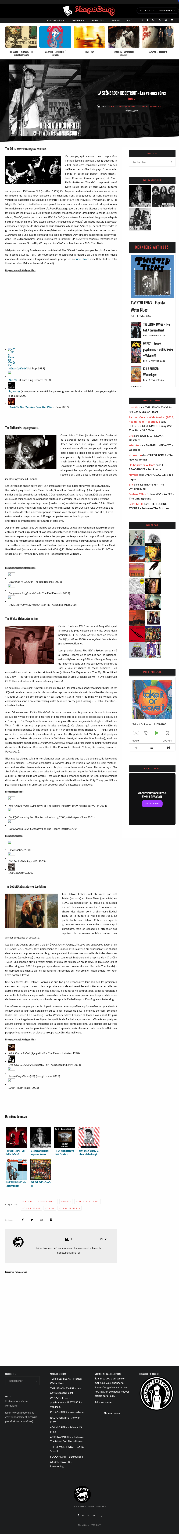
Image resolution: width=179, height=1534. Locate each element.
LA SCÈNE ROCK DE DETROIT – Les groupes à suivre (140, 200)
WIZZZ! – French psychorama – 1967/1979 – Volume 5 (158, 349)
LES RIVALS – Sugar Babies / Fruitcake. (55, 53)
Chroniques (54, 20)
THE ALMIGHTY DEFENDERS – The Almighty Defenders (21, 53)
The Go (12, 379)
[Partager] (23, 1219)
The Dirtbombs (32, 1208)
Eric (104, 106)
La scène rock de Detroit (123, 106)
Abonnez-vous (111, 1413)
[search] (171, 162)
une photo (82, 259)
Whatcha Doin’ (17, 368)
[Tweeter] (32, 1219)
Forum (116, 20)
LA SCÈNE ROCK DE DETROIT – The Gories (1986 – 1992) (140, 223)
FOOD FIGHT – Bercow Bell (66, 1456)
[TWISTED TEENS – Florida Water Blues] (152, 276)
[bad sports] (158, 37)
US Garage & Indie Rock (150, 106)
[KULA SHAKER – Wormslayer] (136, 374)
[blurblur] (90, 37)
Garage (67, 1201)
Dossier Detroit (47, 1201)
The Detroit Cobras (88, 1201)
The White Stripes (70, 1208)
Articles (97, 20)
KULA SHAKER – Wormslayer (67, 1412)
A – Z (129, 20)
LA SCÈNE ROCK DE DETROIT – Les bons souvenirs (163, 200)
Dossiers (76, 20)
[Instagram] (83, 1515)
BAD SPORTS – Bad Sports (158, 52)
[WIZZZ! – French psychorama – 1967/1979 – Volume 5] (136, 352)
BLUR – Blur (89, 52)
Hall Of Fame (152, 525)
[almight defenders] (21, 37)
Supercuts (14, 391)
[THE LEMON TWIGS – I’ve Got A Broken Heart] (136, 330)
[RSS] (153, 20)
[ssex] (124, 37)
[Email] (41, 1219)
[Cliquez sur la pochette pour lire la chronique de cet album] (62, 320)
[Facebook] (178, 1)
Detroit (28, 1201)
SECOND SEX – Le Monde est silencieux (124, 53)
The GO (50, 1208)
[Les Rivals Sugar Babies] (55, 37)
